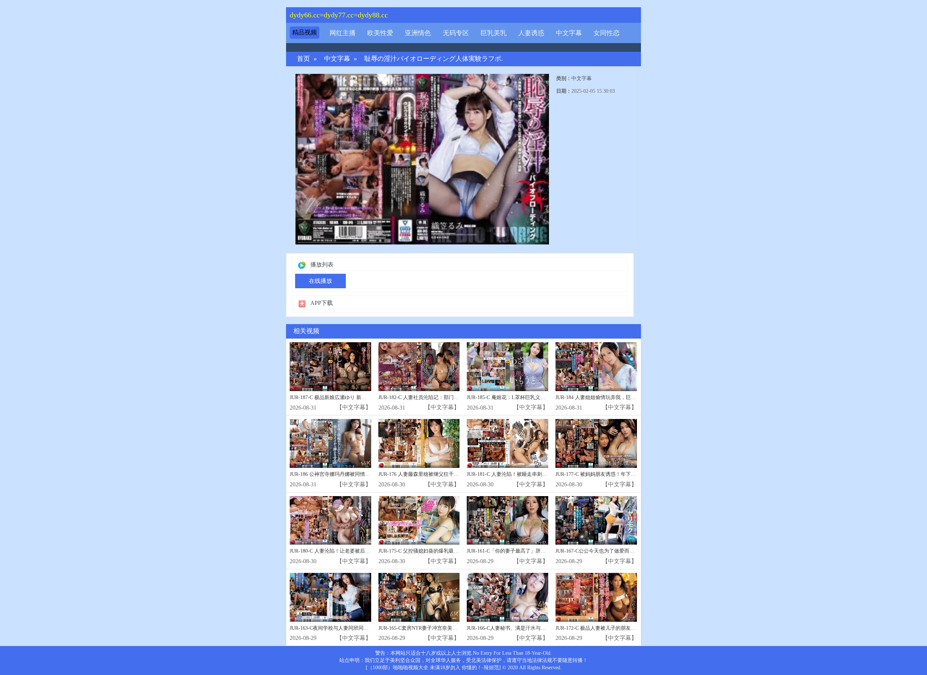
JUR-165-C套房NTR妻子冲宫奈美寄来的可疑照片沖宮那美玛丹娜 (450, 628)
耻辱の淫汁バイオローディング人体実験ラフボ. (433, 58)
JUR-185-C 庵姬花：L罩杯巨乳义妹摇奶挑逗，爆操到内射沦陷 (536, 397)
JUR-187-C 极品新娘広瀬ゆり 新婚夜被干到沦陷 (343, 397)
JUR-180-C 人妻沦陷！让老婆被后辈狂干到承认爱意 (348, 551)
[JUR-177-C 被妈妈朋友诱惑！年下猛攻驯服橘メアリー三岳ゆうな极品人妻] (596, 443)
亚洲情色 (418, 33)
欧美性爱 (380, 33)
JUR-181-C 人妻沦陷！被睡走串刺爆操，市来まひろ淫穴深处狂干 (540, 474)
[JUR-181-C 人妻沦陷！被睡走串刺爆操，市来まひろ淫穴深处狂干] (507, 443)
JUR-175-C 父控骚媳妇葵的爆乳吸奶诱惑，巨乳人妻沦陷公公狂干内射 (456, 551)
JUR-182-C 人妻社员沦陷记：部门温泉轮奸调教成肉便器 (441, 397)
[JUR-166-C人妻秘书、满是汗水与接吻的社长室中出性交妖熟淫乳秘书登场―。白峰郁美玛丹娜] (507, 597)
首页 (303, 58)
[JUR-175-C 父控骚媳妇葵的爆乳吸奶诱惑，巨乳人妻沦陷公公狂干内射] (419, 520)
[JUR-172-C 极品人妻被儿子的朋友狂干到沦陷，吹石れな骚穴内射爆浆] (596, 597)
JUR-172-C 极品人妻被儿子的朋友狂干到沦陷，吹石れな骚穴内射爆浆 (633, 628)
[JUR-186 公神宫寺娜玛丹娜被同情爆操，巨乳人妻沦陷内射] (330, 443)
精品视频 (304, 32)
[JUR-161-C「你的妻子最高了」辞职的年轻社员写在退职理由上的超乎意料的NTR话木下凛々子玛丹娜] (507, 520)
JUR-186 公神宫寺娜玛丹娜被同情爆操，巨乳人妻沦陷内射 (355, 474)
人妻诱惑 (531, 33)
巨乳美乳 (494, 33)
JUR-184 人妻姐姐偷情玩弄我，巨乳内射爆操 (605, 397)
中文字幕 (569, 33)
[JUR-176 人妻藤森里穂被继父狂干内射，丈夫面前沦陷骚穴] (419, 443)
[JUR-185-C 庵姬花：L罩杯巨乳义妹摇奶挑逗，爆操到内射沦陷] (507, 366)
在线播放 (320, 281)
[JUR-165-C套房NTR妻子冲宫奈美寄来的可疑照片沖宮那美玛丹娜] (419, 597)
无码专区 (456, 33)
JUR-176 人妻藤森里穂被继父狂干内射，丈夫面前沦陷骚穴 (443, 474)
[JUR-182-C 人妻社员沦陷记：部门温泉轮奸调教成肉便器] (419, 366)
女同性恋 (606, 33)
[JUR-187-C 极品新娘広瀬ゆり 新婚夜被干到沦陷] (330, 366)
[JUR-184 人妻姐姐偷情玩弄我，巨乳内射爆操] (596, 366)
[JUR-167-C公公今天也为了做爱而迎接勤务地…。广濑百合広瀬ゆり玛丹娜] (596, 520)
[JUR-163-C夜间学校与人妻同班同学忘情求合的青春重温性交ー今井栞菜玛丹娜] (330, 597)
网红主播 (343, 33)
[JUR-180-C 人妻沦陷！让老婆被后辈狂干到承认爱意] (330, 520)
